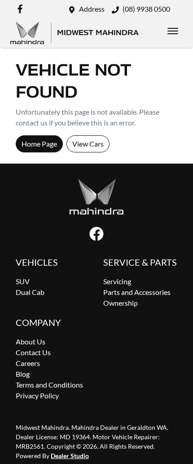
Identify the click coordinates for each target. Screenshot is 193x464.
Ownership (120, 303)
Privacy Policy (37, 395)
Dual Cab (30, 292)
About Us (30, 341)
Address (92, 8)
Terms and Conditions (49, 384)
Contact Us (33, 352)
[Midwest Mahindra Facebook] (22, 8)
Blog (23, 374)
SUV (23, 281)
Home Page (39, 143)
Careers (28, 363)
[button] (173, 31)
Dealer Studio (70, 456)
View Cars (88, 143)
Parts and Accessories (137, 292)
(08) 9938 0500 (146, 8)
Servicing (117, 281)
